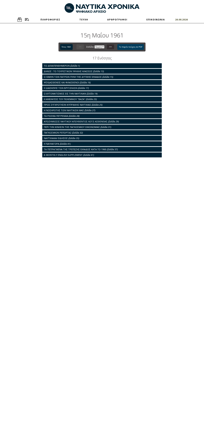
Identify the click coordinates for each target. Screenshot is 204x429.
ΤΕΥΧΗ (83, 19)
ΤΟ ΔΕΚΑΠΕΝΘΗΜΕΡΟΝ (62, 65)
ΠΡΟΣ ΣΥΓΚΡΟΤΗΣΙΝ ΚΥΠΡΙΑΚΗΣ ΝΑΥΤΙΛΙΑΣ (73, 104)
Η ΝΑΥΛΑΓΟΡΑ (57, 143)
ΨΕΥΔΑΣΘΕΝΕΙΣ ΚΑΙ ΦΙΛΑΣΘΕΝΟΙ (67, 82)
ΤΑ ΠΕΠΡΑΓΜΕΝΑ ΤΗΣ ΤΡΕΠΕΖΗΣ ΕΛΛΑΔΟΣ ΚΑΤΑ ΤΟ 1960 (81, 149)
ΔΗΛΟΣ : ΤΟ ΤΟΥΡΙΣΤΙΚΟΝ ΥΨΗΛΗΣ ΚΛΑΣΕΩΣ (74, 71)
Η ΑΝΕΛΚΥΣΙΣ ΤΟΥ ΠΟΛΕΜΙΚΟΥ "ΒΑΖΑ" (70, 99)
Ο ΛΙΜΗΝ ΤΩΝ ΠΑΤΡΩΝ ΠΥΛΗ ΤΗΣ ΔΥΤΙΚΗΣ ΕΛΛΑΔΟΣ (78, 76)
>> (110, 46)
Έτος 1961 (66, 46)
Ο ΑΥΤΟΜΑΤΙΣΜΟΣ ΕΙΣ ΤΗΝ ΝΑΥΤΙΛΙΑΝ (71, 93)
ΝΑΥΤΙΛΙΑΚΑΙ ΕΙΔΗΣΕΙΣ (61, 138)
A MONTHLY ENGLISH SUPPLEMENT (69, 154)
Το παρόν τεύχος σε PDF (130, 46)
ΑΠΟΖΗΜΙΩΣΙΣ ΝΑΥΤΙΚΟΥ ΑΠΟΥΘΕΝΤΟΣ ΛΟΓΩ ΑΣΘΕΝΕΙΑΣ (81, 121)
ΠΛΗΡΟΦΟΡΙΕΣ (50, 19)
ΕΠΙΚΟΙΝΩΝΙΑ (155, 19)
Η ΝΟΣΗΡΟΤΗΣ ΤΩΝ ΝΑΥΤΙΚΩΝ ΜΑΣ (69, 110)
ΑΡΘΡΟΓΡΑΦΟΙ (117, 19)
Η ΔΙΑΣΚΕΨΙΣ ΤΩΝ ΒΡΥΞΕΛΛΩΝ (66, 88)
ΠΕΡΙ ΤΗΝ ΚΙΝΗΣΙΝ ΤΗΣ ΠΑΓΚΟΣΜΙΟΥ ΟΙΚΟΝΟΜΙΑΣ (77, 127)
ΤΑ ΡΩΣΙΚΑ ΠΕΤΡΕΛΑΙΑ (62, 115)
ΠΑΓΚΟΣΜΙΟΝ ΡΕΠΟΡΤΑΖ (63, 132)
